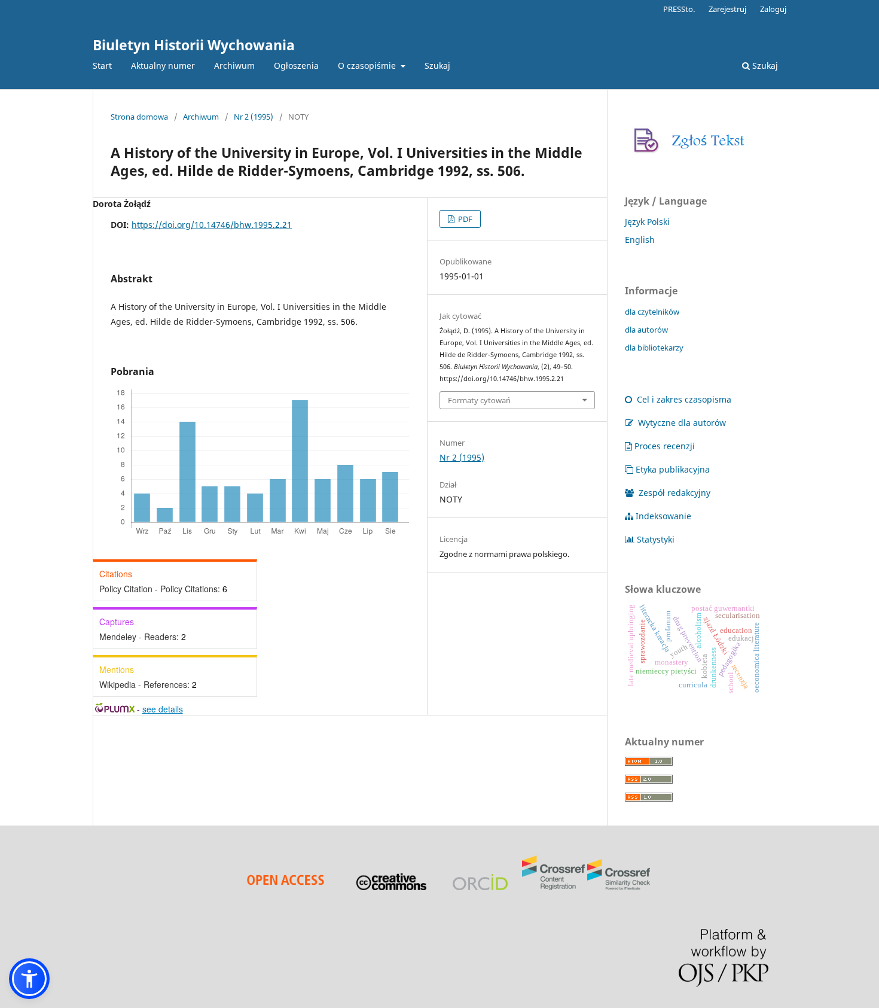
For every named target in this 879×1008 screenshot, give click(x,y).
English (640, 239)
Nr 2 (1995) (253, 116)
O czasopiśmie (368, 65)
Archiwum (234, 65)
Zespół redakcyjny (673, 492)
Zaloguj (773, 9)
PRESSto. (679, 9)
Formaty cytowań (479, 400)
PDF (464, 219)
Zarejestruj (727, 9)
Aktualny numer (163, 65)
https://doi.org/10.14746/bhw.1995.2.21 (212, 224)
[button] (29, 978)
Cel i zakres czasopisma (682, 399)
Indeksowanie (663, 516)
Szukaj (437, 65)
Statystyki (655, 539)
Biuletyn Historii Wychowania (194, 44)
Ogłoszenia (296, 65)
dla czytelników (652, 311)
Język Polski (647, 221)
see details (162, 709)
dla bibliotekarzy (654, 347)
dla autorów (646, 329)
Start (102, 65)
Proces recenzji (664, 446)
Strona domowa (139, 116)
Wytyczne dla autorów (681, 422)
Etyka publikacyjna (673, 469)
